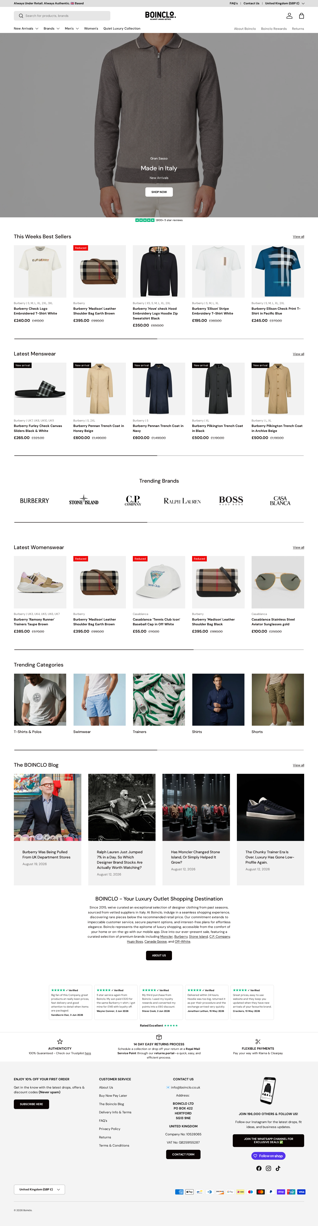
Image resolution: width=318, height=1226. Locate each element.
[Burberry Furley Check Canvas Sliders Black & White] (40, 389)
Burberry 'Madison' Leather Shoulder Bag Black (213, 622)
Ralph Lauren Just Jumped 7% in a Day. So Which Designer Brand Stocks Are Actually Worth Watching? (120, 860)
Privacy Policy (109, 1129)
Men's (69, 28)
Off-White (182, 941)
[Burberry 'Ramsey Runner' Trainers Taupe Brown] (40, 582)
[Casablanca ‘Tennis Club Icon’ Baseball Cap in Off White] (159, 582)
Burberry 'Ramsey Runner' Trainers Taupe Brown (34, 622)
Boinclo (27, 1210)
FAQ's (234, 3)
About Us (106, 1087)
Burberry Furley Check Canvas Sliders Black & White (38, 428)
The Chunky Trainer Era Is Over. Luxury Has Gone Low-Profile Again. (270, 857)
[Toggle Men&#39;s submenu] (77, 28)
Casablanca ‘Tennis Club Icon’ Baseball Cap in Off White (156, 622)
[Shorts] (278, 700)
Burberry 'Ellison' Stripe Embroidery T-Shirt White (212, 311)
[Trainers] (159, 700)
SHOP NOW (159, 192)
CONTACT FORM (183, 1154)
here (88, 1053)
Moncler (166, 936)
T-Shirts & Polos (28, 731)
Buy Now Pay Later (113, 1095)
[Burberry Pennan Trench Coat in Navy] (159, 389)
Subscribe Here (31, 1104)
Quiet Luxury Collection (121, 28)
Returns (298, 29)
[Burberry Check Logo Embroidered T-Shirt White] (40, 271)
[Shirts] (218, 700)
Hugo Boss (135, 941)
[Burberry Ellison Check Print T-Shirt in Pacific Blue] (278, 271)
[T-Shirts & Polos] (40, 700)
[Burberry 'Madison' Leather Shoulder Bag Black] (218, 582)
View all (298, 236)
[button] (301, 16)
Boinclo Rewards (274, 29)
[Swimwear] (100, 700)
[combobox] (62, 16)
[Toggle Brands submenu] (58, 28)
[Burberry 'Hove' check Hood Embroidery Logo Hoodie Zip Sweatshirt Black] (159, 271)
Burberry (181, 936)
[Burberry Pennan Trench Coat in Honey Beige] (99, 389)
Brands (49, 28)
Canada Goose (156, 941)
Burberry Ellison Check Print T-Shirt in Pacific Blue (276, 311)
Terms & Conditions (114, 1145)
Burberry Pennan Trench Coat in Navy (158, 428)
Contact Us (251, 3)
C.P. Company (219, 936)
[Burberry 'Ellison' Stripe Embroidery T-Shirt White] (218, 271)
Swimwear (82, 731)
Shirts (197, 731)
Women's (91, 28)
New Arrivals (23, 28)
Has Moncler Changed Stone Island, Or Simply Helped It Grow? (195, 857)
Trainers (139, 731)
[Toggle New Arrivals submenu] (36, 28)
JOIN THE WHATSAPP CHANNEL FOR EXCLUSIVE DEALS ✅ (268, 1140)
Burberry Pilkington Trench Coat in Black (217, 428)
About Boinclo (245, 29)
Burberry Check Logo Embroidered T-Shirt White (35, 311)
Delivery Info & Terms (115, 1112)
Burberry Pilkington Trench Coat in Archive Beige (277, 428)
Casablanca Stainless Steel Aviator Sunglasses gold (273, 622)
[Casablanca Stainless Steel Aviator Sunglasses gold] (278, 582)
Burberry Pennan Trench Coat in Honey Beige (98, 428)
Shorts (257, 731)
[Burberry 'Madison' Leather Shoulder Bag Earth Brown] (99, 271)
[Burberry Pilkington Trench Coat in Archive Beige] (278, 389)
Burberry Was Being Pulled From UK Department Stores (46, 854)
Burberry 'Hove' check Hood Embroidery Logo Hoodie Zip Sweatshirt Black (155, 313)
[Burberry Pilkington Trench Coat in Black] (218, 389)
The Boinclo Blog (111, 1104)
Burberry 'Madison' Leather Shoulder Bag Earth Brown (94, 311)
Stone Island (198, 936)
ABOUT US (159, 955)
